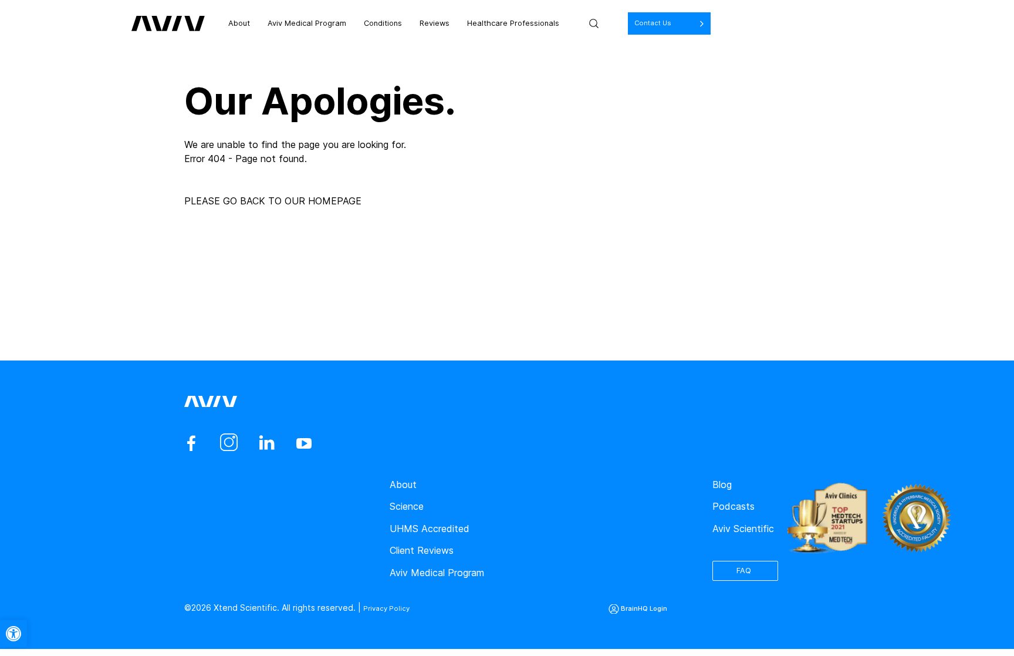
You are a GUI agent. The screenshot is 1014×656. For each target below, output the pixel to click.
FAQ (751, 568)
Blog (722, 484)
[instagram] (229, 443)
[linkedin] (266, 443)
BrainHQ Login (663, 608)
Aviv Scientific (743, 528)
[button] (13, 633)
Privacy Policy (390, 608)
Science (407, 506)
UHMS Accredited (429, 528)
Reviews (467, 23)
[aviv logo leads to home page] (168, 23)
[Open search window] (647, 23)
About (241, 23)
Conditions (408, 23)
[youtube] (304, 443)
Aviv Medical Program (320, 23)
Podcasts (733, 506)
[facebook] (191, 443)
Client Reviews (422, 550)
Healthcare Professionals (558, 23)
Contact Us (711, 23)
